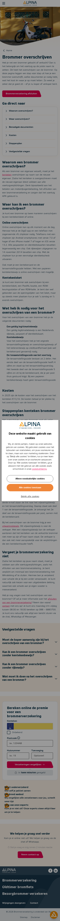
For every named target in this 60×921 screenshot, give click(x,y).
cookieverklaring (39, 469)
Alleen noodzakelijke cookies (30, 479)
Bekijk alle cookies (30, 496)
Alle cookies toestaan (30, 487)
